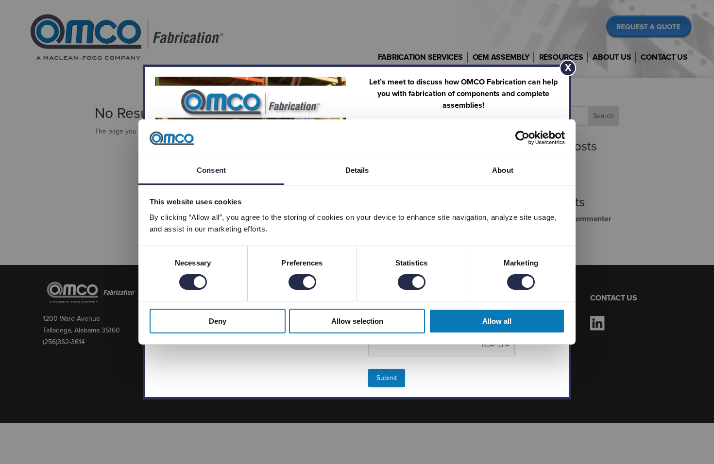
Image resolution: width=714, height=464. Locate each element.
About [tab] (502, 170)
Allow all (496, 321)
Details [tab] (357, 170)
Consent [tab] (211, 170)
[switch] (302, 282)
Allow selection (357, 321)
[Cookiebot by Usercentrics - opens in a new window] (522, 138)
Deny (217, 321)
